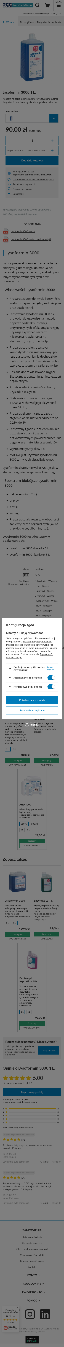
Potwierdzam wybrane (32, 710)
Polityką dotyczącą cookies (37, 641)
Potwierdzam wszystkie (32, 700)
